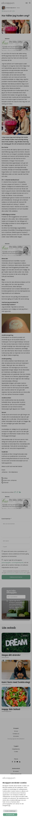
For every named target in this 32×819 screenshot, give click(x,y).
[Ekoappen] (9, 778)
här (9, 805)
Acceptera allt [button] (10, 814)
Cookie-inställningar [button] (10, 811)
